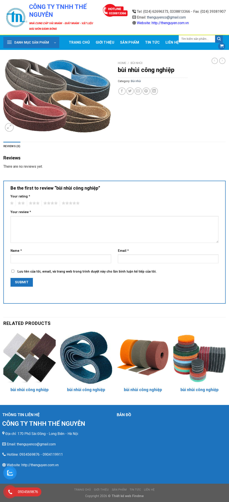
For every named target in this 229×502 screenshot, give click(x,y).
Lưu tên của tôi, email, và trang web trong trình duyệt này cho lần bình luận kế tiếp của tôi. (87, 271)
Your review (21, 212)
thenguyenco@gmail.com (166, 17)
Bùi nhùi (136, 63)
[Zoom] (9, 127)
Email (123, 251)
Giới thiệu (105, 42)
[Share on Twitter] (130, 91)
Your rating (20, 196)
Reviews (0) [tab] (11, 146)
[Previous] (3, 367)
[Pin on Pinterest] (146, 91)
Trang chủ (79, 42)
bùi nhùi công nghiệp (30, 389)
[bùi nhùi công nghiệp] (29, 358)
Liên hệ (172, 42)
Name (16, 251)
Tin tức (152, 42)
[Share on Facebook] (122, 91)
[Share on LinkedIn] (154, 91)
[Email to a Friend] (138, 91)
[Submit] (219, 39)
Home (122, 63)
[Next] (225, 367)
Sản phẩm (129, 42)
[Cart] (221, 46)
